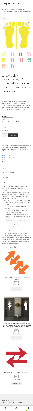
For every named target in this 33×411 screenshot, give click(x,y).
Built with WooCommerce (17, 402)
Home (5, 9)
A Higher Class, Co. (11, 3)
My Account (5, 408)
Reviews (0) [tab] (5, 177)
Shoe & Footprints (11, 9)
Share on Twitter (8, 156)
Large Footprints (16, 149)
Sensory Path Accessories (12, 147)
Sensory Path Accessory (21, 151)
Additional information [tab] (8, 172)
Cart (25, 407)
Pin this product (8, 160)
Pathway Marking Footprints (8, 151)
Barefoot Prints (20, 9)
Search (16, 408)
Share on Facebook (9, 158)
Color (3, 114)
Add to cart (13, 135)
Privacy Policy (5, 402)
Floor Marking (18, 145)
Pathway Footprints (25, 149)
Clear (19, 127)
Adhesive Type (5, 119)
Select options (16, 289)
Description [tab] (5, 168)
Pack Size (4, 125)
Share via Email (8, 162)
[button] (29, 22)
